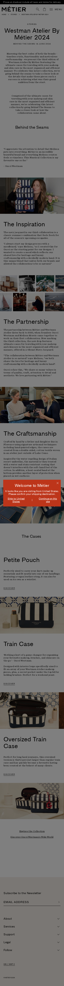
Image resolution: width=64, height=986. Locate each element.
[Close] (57, 483)
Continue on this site (48, 500)
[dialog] (32, 493)
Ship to (16, 500)
